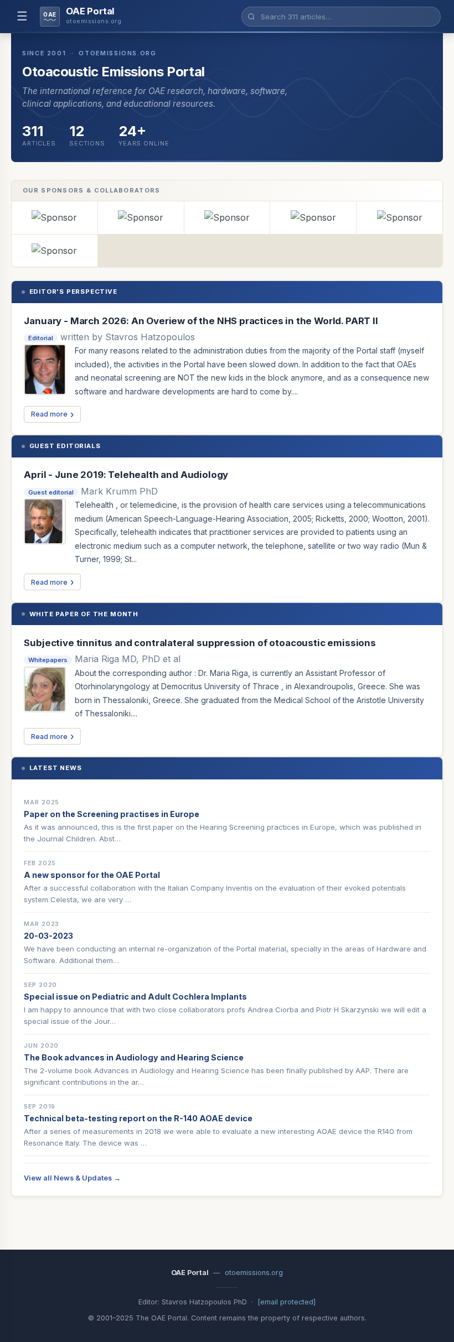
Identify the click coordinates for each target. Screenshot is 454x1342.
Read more (49, 414)
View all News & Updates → (72, 1178)
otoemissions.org (254, 1272)
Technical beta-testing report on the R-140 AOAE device (138, 1118)
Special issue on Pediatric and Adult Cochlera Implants (135, 996)
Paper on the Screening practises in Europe (111, 814)
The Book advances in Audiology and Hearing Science (134, 1057)
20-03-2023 (48, 935)
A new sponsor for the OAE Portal (92, 875)
